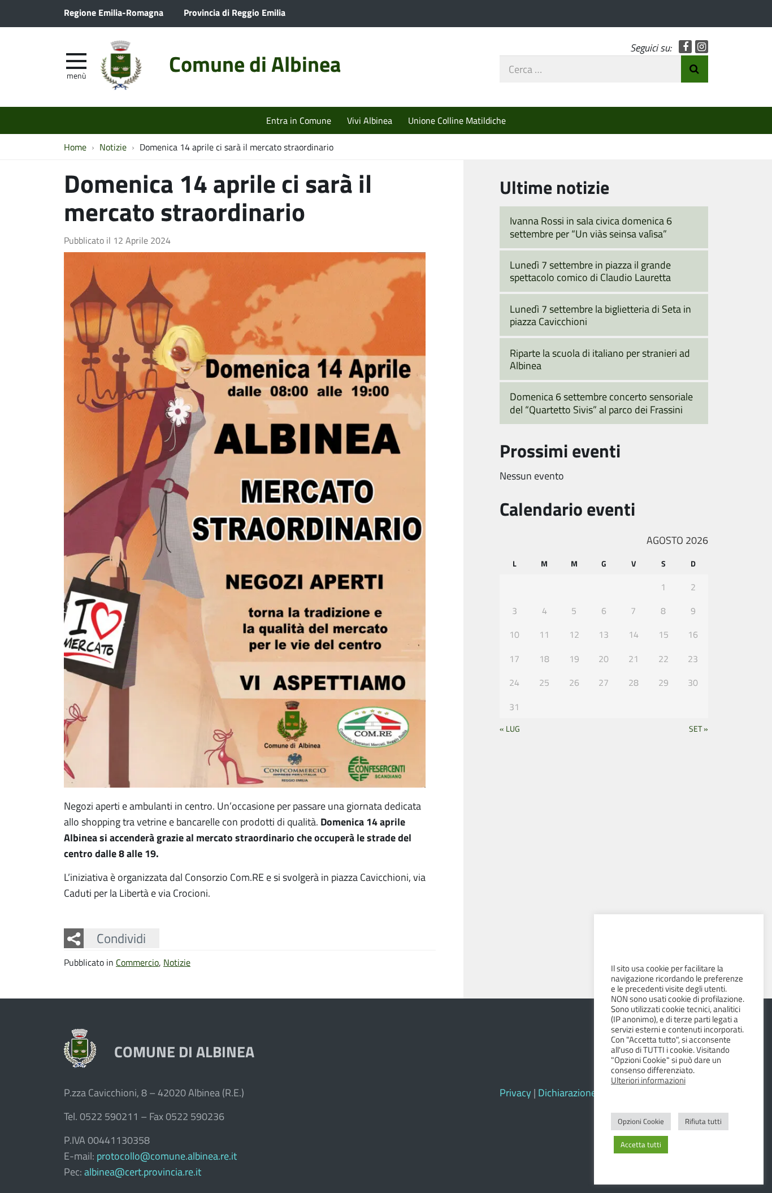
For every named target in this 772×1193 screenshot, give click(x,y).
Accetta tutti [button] (641, 1144)
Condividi (121, 938)
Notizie (176, 962)
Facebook (685, 46)
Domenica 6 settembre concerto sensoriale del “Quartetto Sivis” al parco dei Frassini (601, 403)
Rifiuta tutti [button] (703, 1121)
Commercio (137, 962)
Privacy (515, 1092)
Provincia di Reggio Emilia (234, 12)
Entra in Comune (298, 120)
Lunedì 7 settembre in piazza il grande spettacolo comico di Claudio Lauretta (590, 271)
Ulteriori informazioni (648, 1080)
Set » (698, 728)
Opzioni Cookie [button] (641, 1121)
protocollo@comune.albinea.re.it (167, 1155)
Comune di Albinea (255, 63)
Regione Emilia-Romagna (113, 12)
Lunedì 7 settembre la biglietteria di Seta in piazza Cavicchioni (600, 315)
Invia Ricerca (694, 69)
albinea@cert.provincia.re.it (142, 1171)
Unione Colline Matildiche (457, 120)
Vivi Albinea (369, 120)
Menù (76, 75)
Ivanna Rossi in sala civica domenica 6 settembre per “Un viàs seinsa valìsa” (591, 227)
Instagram (701, 46)
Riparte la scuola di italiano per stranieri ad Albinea (600, 359)
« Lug (510, 728)
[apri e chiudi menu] (76, 60)
